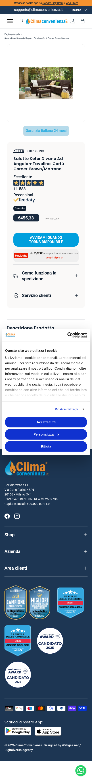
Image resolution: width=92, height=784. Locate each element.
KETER (18, 151)
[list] (46, 83)
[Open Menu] (10, 21)
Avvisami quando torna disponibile (46, 239)
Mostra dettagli (66, 409)
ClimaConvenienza (28, 745)
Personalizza (43, 434)
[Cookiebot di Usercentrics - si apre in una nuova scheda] (67, 335)
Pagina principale (12, 34)
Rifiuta (46, 446)
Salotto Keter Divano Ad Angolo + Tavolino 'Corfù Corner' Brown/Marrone (36, 38)
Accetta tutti (46, 422)
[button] (83, 21)
